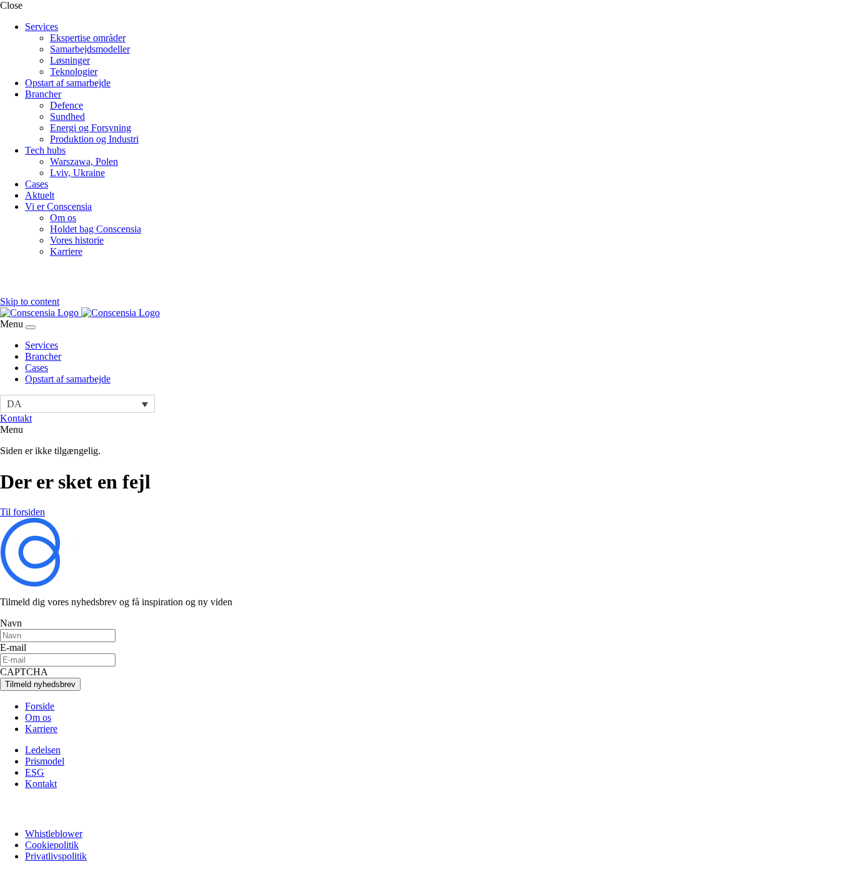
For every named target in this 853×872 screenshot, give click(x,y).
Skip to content (29, 301)
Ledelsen (43, 750)
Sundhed (67, 116)
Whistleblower (53, 833)
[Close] (31, 327)
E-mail (13, 647)
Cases (36, 184)
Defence (66, 105)
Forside (39, 706)
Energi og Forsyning (90, 127)
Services (41, 26)
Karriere (66, 251)
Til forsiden (22, 512)
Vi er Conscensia (58, 206)
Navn (11, 623)
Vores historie (77, 240)
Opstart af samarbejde (68, 82)
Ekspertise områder (88, 37)
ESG (34, 772)
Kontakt (16, 418)
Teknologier (73, 71)
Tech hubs (45, 150)
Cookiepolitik (52, 845)
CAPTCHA (24, 671)
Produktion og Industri (94, 139)
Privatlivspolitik (56, 856)
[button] (77, 404)
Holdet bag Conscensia (95, 229)
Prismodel (44, 761)
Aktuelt (39, 195)
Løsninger (70, 60)
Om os (63, 217)
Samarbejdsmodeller (90, 49)
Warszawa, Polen (84, 161)
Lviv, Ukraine (77, 172)
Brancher (43, 94)
